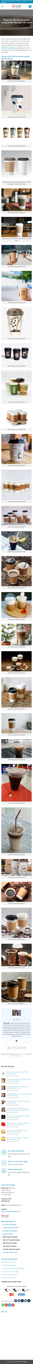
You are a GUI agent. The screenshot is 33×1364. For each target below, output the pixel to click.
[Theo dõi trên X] (22, 1300)
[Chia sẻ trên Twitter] (14, 1047)
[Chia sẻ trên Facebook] (11, 1047)
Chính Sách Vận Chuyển (10, 1271)
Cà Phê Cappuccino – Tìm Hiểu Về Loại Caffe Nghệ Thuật (19, 1094)
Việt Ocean (24, 27)
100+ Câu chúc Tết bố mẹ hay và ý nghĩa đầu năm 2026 (18, 1138)
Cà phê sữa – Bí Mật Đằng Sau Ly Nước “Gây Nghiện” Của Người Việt (18, 1109)
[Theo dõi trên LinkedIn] (9, 1305)
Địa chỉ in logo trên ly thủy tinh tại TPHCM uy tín (17, 1072)
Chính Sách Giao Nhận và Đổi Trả (13, 1268)
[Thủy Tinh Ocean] (16, 6)
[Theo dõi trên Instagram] (19, 1300)
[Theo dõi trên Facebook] (15, 1300)
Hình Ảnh (15, 17)
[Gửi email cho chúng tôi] (28, 1300)
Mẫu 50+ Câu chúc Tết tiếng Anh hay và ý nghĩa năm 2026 (18, 1116)
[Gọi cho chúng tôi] (3, 1305)
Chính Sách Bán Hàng (10, 1274)
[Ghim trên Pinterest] (21, 1047)
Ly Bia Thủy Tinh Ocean (11, 1227)
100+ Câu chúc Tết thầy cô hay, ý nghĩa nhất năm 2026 (17, 1131)
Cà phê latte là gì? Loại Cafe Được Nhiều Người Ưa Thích (18, 1087)
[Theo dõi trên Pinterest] (6, 1305)
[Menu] (2, 6)
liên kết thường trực (16, 1056)
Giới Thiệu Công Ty (9, 1262)
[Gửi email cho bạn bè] (18, 1047)
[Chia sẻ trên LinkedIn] (24, 1047)
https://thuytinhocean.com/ (11, 1211)
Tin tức (18, 17)
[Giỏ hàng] (30, 6)
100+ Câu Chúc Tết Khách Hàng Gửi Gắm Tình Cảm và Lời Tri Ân (18, 1124)
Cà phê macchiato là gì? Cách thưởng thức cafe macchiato (19, 1080)
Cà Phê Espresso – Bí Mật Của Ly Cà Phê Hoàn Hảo (18, 1102)
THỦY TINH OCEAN (8, 1185)
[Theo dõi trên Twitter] (25, 1300)
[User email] (16, 1041)
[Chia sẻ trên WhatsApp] (8, 1047)
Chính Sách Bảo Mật (9, 1265)
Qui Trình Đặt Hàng (9, 1278)
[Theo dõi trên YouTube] (13, 1305)
